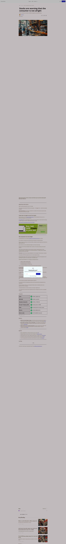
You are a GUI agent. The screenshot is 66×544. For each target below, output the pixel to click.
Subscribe (38, 273)
